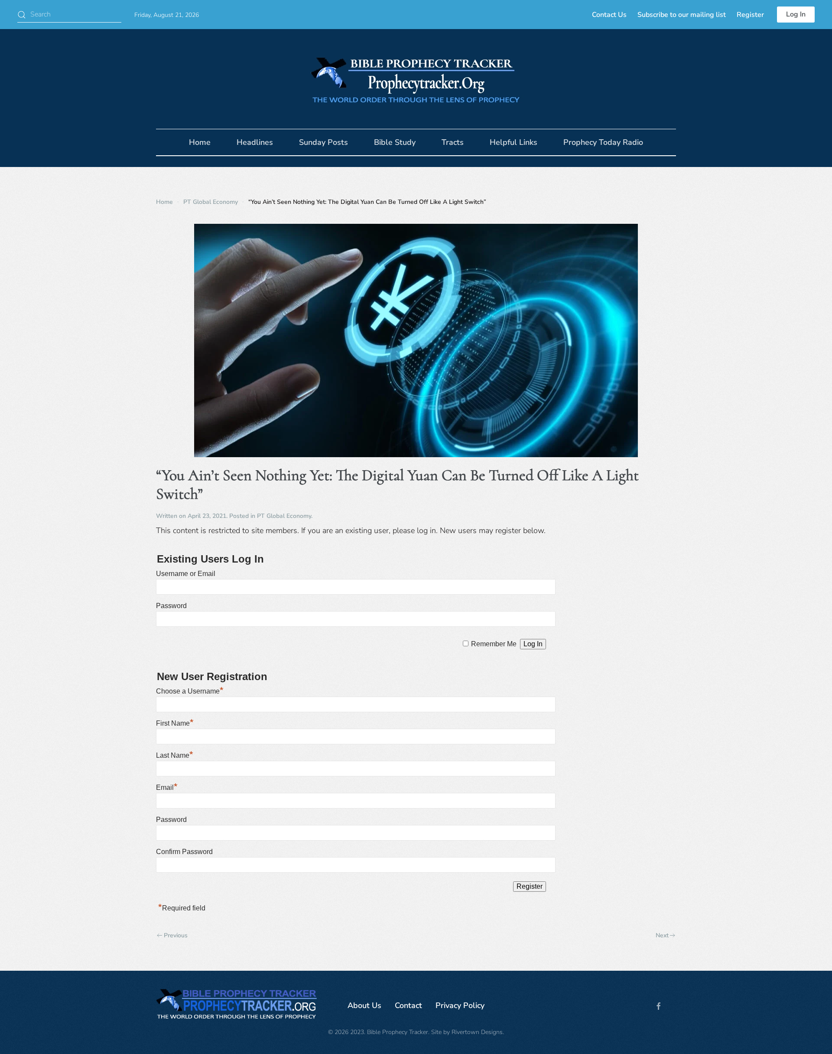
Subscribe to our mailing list (681, 15)
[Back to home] (416, 78)
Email (167, 787)
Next (662, 935)
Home (200, 142)
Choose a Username (190, 691)
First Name (175, 723)
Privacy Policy (460, 1005)
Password (171, 605)
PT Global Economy (284, 516)
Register (750, 15)
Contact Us (609, 15)
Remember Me (494, 644)
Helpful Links (513, 142)
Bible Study (395, 142)
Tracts (453, 142)
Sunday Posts (323, 142)
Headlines (255, 142)
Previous (176, 935)
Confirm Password (184, 851)
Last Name (174, 755)
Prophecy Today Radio (603, 142)
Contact (408, 1005)
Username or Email (185, 573)
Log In (796, 14)
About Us (364, 1005)
